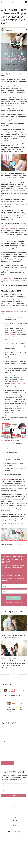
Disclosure (15, 822)
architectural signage (10, 334)
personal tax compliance (9, 192)
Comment (3, 741)
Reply (5, 698)
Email (2, 734)
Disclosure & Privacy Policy (14, 837)
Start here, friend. (18, 544)
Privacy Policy (15, 825)
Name (2, 727)
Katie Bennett (8, 30)
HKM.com (19, 397)
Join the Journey (13, 597)
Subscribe (13, 795)
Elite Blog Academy (8, 228)
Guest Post (15, 820)
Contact (15, 817)
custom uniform (21, 408)
